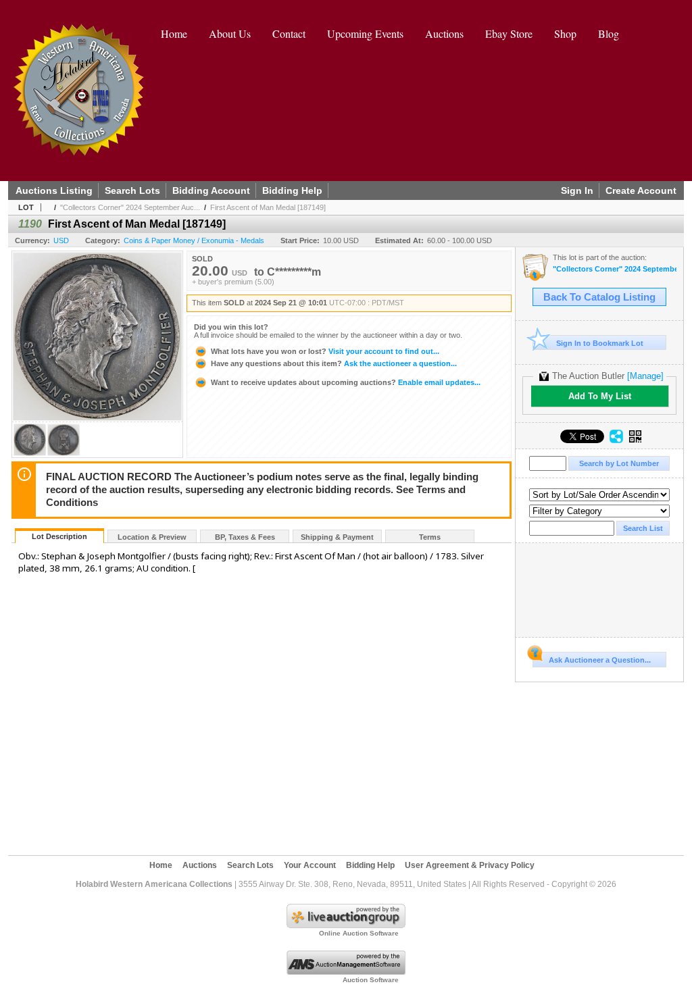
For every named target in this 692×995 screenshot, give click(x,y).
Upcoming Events (365, 33)
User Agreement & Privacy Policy (470, 865)
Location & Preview (152, 537)
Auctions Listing (54, 190)
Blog (608, 33)
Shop (565, 33)
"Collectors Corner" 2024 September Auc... (130, 207)
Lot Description (59, 536)
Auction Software (371, 980)
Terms (430, 537)
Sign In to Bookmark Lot (599, 343)
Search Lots (132, 190)
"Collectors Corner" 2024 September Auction (614, 269)
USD (61, 240)
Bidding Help (292, 190)
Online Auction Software (359, 933)
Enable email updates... (345, 382)
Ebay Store (509, 33)
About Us (230, 33)
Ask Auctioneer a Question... (600, 660)
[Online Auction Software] (346, 925)
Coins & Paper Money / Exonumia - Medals (194, 240)
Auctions (444, 33)
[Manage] (645, 376)
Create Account (641, 190)
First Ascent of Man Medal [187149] (268, 207)
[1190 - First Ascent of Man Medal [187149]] (30, 454)
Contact (288, 33)
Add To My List (599, 396)
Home (174, 33)
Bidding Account (211, 190)
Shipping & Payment (337, 537)
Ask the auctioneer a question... (334, 363)
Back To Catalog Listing (599, 297)
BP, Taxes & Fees (245, 537)
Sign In (577, 190)
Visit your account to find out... (325, 351)
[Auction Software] (346, 972)
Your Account (310, 865)
